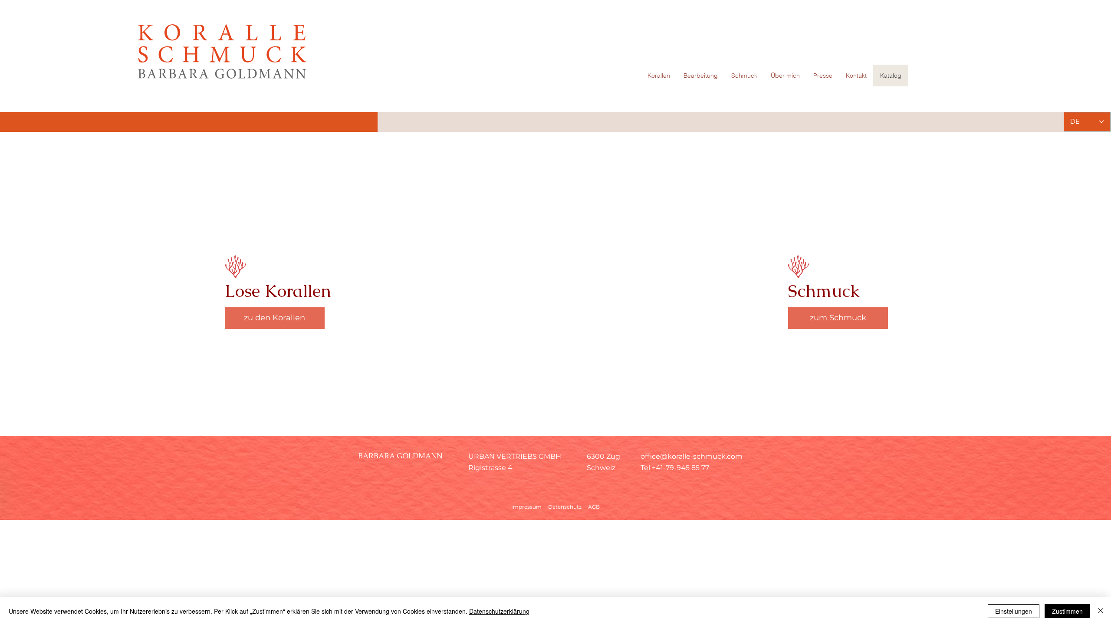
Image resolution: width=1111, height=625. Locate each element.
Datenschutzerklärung (499, 611)
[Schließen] (1100, 611)
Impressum (526, 506)
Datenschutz (565, 506)
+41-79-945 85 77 (680, 468)
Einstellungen (1013, 611)
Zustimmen (1067, 611)
